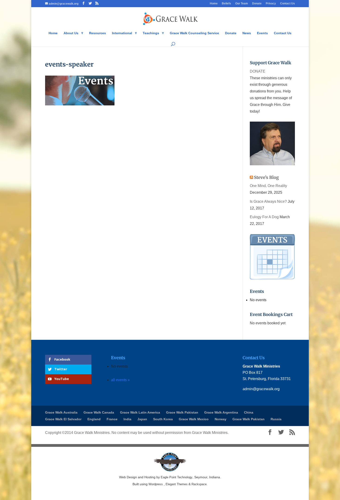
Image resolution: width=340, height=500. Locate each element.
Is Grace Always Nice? (268, 201)
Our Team (241, 3)
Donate (257, 3)
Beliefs (226, 3)
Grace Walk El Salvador (63, 419)
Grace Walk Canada (98, 412)
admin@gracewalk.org (261, 389)
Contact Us (287, 3)
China (248, 412)
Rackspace (199, 484)
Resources (97, 33)
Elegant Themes (177, 484)
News (246, 33)
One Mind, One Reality (268, 186)
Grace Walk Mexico (194, 419)
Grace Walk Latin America (140, 412)
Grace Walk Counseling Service (194, 33)
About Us (71, 33)
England (94, 419)
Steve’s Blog (266, 177)
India (127, 419)
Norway (220, 419)
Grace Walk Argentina (221, 412)
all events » (120, 380)
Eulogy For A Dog (264, 217)
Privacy (271, 3)
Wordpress (155, 484)
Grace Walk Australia (61, 412)
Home (214, 3)
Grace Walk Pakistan (182, 412)
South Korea (163, 419)
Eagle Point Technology (176, 477)
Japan (142, 419)
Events (262, 33)
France (112, 419)
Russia (276, 419)
